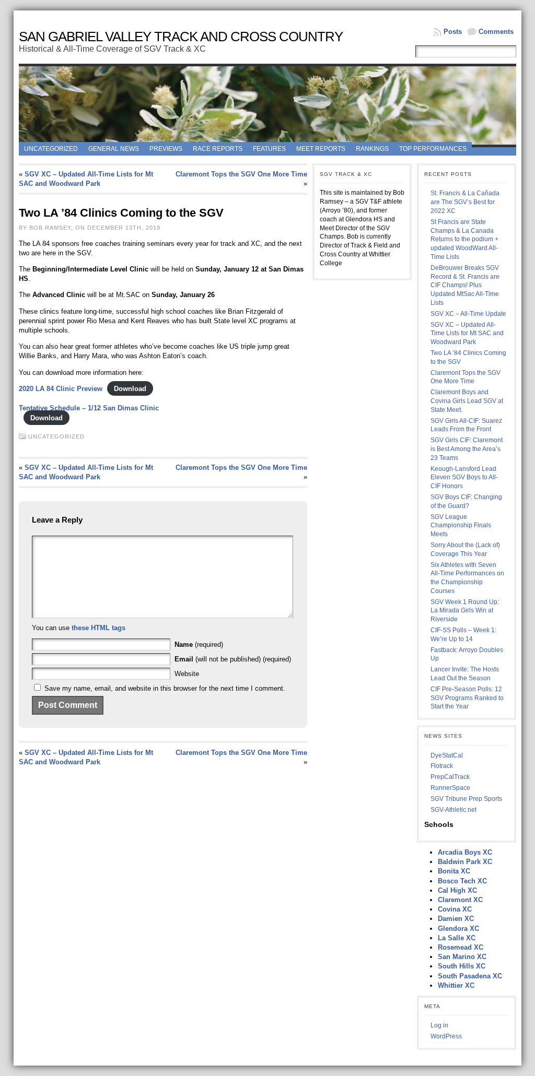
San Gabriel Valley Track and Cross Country (181, 36)
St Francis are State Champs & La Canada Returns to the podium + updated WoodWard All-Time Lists (464, 239)
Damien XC (456, 919)
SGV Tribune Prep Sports (466, 798)
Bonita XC (454, 871)
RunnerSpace (450, 787)
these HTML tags (98, 628)
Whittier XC (456, 985)
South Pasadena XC (470, 976)
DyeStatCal (447, 755)
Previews (165, 148)
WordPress (446, 1036)
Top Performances (433, 148)
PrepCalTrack (450, 777)
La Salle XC (456, 938)
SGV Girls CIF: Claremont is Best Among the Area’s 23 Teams (467, 449)
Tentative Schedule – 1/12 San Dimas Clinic (89, 408)
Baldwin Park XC (465, 862)
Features (269, 148)
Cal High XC (457, 890)
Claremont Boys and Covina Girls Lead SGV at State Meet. (467, 400)
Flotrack (442, 766)
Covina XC (455, 909)
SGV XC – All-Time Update (468, 313)
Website (187, 674)
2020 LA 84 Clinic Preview (60, 389)
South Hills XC (461, 966)
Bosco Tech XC (462, 881)
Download (130, 389)
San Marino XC (462, 957)
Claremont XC (460, 900)
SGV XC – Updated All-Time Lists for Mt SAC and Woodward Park (467, 333)
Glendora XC (458, 928)
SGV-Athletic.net (453, 809)
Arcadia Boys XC (465, 852)
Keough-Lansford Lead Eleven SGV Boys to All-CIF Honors (464, 477)
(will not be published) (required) (233, 659)
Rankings (372, 148)
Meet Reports (320, 148)
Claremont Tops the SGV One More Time (241, 174)
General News (113, 148)
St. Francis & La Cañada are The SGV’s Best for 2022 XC (465, 202)
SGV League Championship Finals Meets (461, 525)
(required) (199, 644)
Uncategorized (51, 148)
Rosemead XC (460, 947)
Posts (453, 32)
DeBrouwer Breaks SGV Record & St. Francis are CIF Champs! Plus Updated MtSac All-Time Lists (465, 285)
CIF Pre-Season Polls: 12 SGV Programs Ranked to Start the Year (467, 698)
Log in (439, 1025)
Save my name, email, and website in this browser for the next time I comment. (164, 688)
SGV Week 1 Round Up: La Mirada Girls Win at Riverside (465, 610)
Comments (496, 32)
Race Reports (217, 148)
